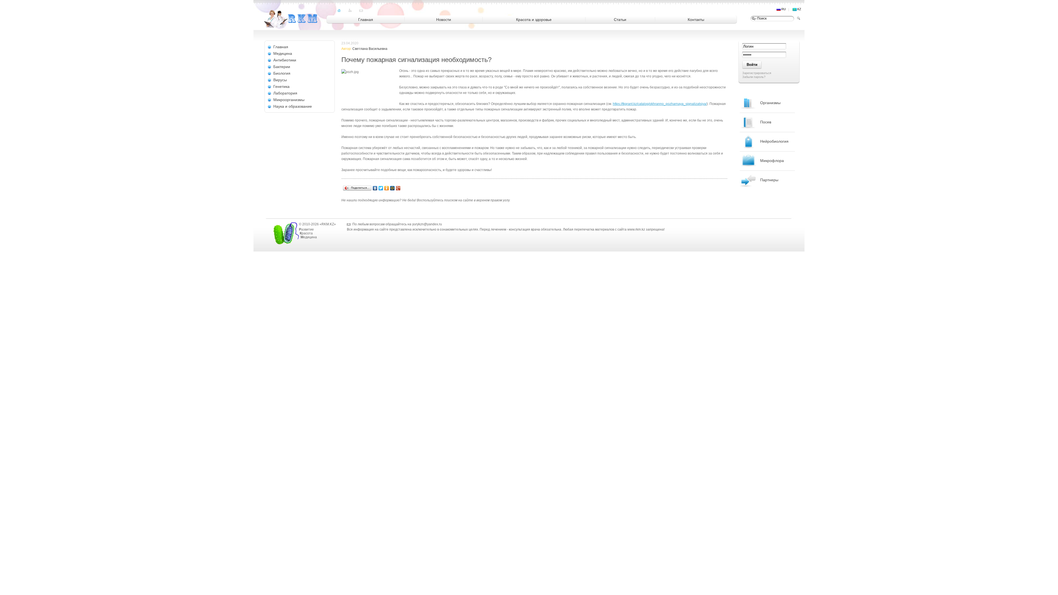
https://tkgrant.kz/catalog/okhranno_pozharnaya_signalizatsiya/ (660, 104)
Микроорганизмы (288, 100)
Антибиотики (284, 60)
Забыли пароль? (753, 77)
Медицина (282, 53)
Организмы (770, 103)
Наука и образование (292, 106)
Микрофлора (772, 160)
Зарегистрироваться (756, 73)
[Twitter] (381, 188)
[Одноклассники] (387, 188)
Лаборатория (285, 93)
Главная (280, 47)
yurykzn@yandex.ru (427, 224)
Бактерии (281, 66)
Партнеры (769, 180)
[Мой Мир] (392, 188)
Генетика (281, 86)
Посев (765, 122)
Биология (281, 73)
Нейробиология (774, 141)
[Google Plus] (398, 188)
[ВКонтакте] (375, 188)
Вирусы (280, 80)
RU (783, 9)
